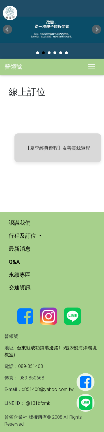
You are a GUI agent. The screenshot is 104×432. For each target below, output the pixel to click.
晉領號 (13, 66)
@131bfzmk (37, 403)
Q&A (14, 261)
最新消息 (20, 248)
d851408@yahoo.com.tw (48, 389)
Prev (7, 29)
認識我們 (20, 222)
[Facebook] (85, 382)
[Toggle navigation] (91, 66)
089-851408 (30, 366)
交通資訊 (20, 287)
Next (96, 29)
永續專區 (20, 274)
